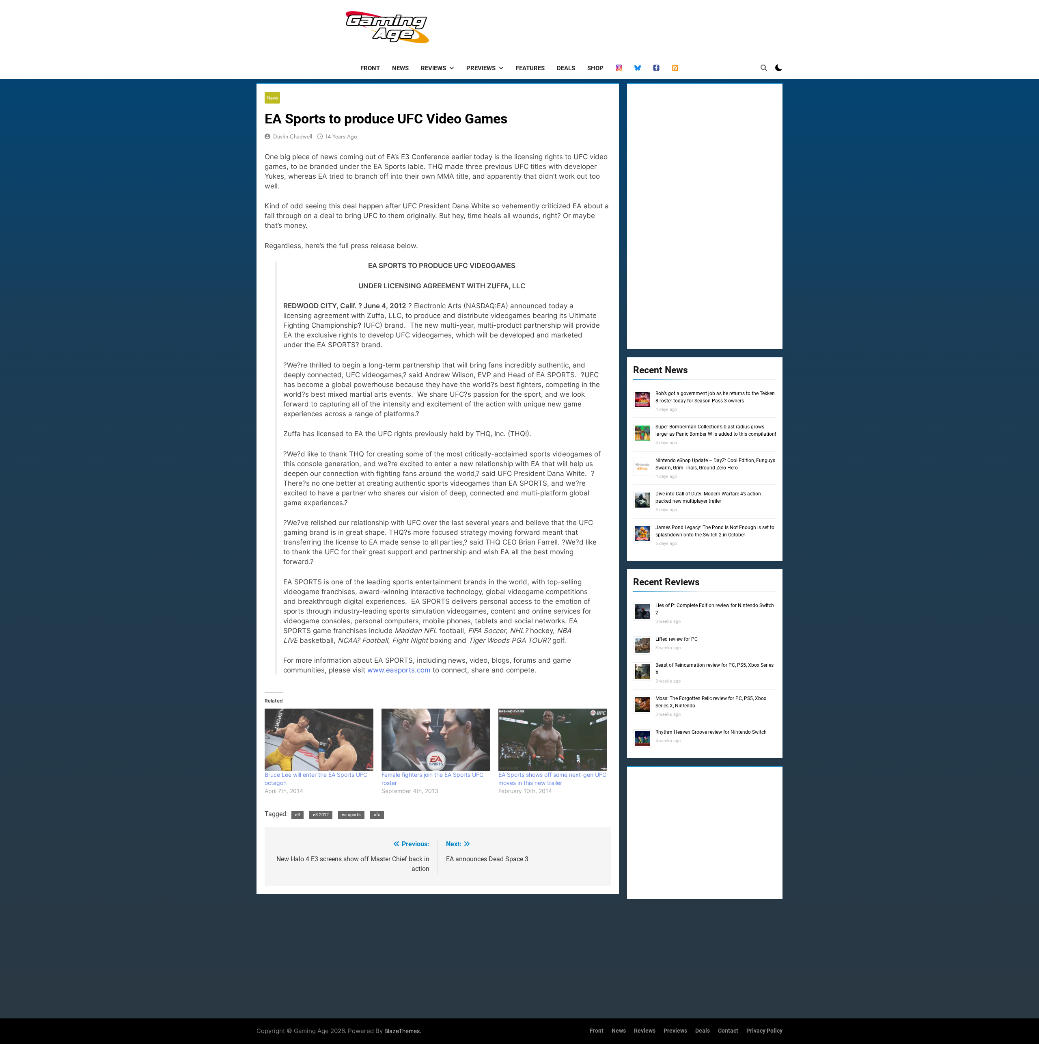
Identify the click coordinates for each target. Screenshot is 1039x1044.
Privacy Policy (764, 1030)
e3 (297, 814)
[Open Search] (764, 68)
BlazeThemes (402, 1030)
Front (370, 68)
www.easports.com (399, 670)
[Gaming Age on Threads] (619, 68)
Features (530, 68)
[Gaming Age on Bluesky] (637, 68)
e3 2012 (321, 814)
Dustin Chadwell (292, 136)
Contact (728, 1030)
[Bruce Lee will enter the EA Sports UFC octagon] (319, 740)
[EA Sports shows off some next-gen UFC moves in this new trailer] (552, 740)
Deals (566, 68)
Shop (595, 68)
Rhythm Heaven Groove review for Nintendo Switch (711, 732)
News (400, 68)
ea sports (351, 814)
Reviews (433, 68)
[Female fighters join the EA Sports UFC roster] (436, 740)
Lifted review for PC (676, 639)
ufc (377, 814)
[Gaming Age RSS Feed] (675, 68)
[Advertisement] (634, 26)
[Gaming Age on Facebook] (656, 68)
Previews (481, 68)
